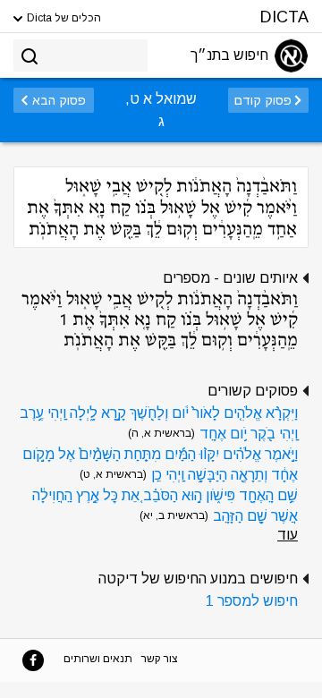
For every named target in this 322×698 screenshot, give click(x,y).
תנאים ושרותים (98, 658)
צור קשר (159, 658)
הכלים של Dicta (62, 18)
